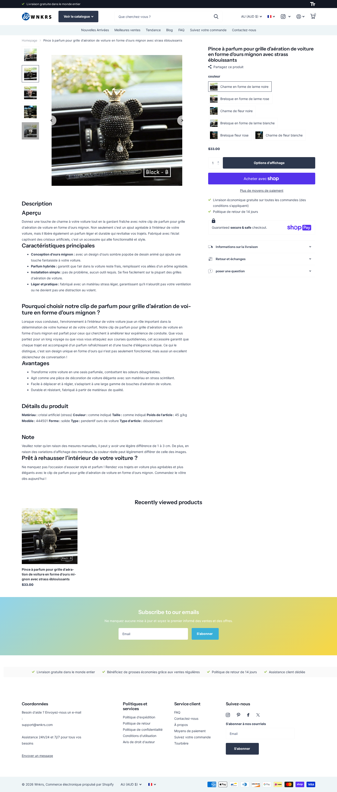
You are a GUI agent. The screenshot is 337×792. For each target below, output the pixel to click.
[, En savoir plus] (286, 16)
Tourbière (181, 743)
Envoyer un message (37, 756)
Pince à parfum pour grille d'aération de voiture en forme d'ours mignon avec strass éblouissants (49, 574)
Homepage (29, 40)
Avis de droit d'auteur (139, 742)
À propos (181, 725)
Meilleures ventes (127, 30)
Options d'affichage (269, 163)
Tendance (153, 30)
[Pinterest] (238, 715)
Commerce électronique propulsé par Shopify (80, 784)
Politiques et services (135, 706)
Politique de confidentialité (143, 729)
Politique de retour (136, 723)
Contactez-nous (244, 30)
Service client (187, 703)
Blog (169, 30)
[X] (258, 715)
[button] (219, 159)
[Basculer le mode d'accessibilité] (312, 4)
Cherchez (216, 16)
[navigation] (51, 120)
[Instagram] (228, 715)
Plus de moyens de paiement (261, 190)
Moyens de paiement (190, 731)
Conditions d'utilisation (139, 736)
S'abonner (205, 634)
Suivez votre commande (208, 30)
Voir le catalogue (77, 16)
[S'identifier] (300, 16)
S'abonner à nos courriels (246, 724)
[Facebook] (248, 715)
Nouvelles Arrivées (95, 30)
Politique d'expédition (139, 717)
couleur (214, 76)
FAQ (181, 30)
